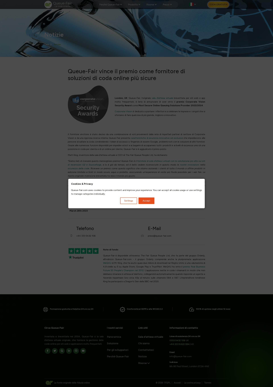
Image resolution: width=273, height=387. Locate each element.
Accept (146, 200)
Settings (128, 200)
